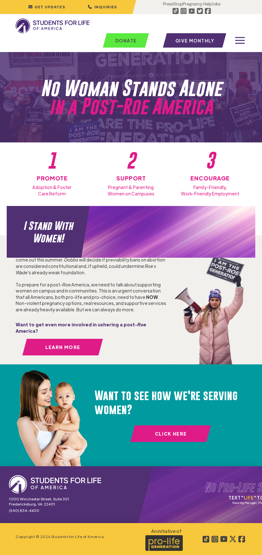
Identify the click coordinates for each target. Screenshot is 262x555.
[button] (102, 7)
